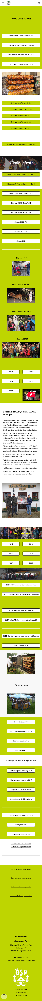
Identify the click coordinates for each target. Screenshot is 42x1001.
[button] (2, 3)
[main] (21, 19)
